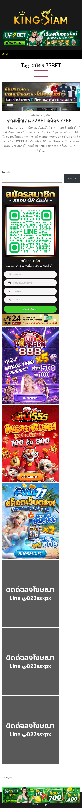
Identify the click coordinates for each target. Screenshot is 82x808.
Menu (5, 54)
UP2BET (7, 778)
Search (6, 172)
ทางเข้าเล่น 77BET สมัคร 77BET (41, 120)
